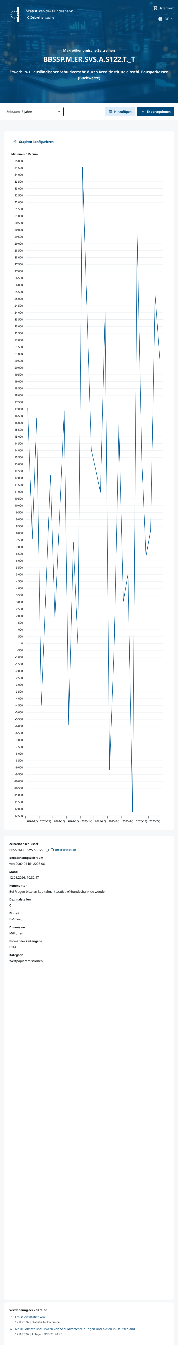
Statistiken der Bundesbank (49, 11)
